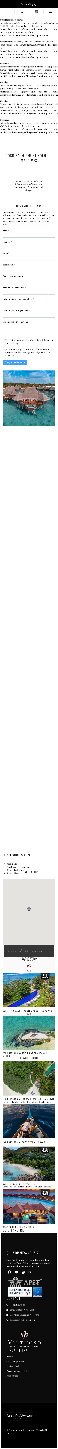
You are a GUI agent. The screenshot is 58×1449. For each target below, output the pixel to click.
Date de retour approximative (17, 310)
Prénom (6, 242)
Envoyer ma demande (14, 362)
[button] (50, 609)
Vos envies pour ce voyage (15, 322)
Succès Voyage (29, 4)
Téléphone (8, 264)
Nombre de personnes (13, 287)
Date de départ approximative (17, 299)
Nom (5, 230)
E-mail (6, 253)
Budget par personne (13, 276)
